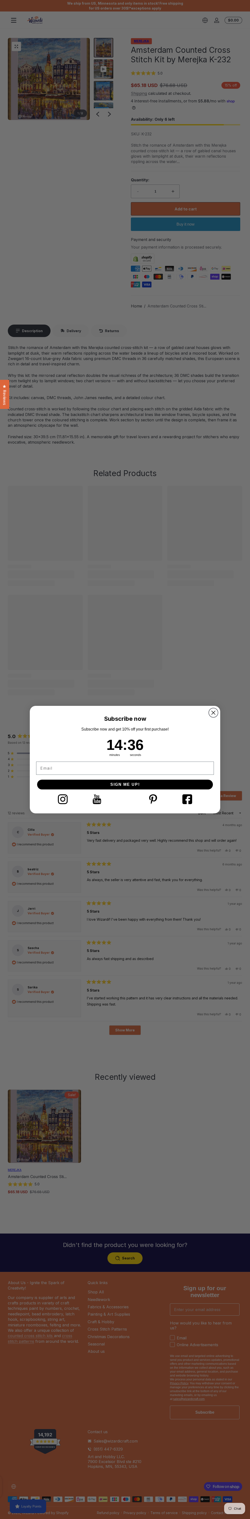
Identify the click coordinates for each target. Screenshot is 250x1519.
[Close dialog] (213, 712)
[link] (63, 799)
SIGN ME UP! (125, 784)
